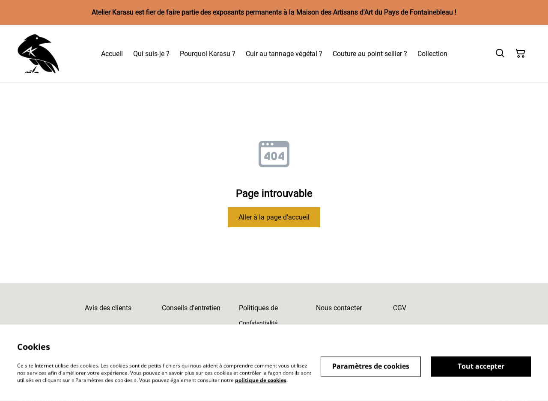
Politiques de (258, 308)
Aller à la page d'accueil (274, 217)
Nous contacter (339, 308)
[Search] (500, 53)
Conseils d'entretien (191, 308)
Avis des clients (108, 308)
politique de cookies (260, 379)
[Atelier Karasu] (38, 53)
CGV (399, 308)
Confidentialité (258, 323)
